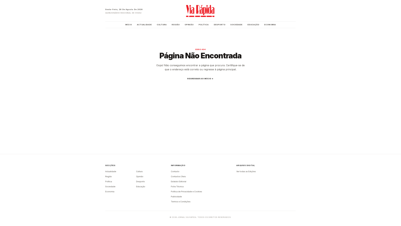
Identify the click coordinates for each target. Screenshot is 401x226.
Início (128, 25)
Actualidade (144, 25)
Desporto (220, 25)
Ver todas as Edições (246, 171)
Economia (270, 25)
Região (176, 25)
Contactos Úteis (178, 176)
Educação (253, 25)
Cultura (162, 25)
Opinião (189, 25)
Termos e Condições (180, 201)
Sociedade (236, 25)
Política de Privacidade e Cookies (186, 191)
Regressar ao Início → (200, 79)
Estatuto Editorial (178, 181)
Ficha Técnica (177, 186)
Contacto (175, 171)
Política (204, 25)
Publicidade (176, 196)
